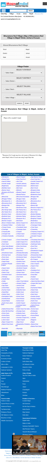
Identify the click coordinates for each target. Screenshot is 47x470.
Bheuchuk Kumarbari (23, 196)
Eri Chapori (34, 259)
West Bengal (5, 387)
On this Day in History (29, 406)
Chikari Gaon (20, 234)
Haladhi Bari (6, 279)
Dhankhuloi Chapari (37, 250)
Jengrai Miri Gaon (36, 283)
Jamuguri (5, 283)
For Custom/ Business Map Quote (11, 16)
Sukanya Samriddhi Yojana (31, 426)
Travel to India (5, 398)
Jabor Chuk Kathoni (22, 281)
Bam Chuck (34, 188)
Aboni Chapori (21, 177)
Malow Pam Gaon (36, 326)
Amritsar (25, 395)
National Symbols (6, 370)
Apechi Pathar (6, 181)
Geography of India (7, 353)
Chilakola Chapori (36, 234)
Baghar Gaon (35, 183)
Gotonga (4, 277)
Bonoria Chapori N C (37, 207)
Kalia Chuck (20, 294)
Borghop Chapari (36, 218)
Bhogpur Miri (35, 196)
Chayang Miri (6, 231)
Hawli (18, 279)
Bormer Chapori (7, 220)
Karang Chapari (36, 298)
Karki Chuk (34, 301)
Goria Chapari (35, 272)
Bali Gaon (20, 188)
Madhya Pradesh (6, 389)
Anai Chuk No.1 (21, 179)
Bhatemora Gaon (36, 194)
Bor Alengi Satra (7, 210)
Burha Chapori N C (22, 223)
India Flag (4, 350)
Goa (2, 381)
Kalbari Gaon (6, 294)
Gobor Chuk (5, 272)
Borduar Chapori (36, 216)
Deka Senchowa (21, 246)
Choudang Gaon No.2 (37, 239)
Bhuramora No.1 (36, 201)
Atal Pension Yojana (29, 429)
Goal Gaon (5, 270)
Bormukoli (20, 220)
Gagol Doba (5, 261)
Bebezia (19, 190)
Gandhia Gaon (21, 261)
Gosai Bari (34, 274)
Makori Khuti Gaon (7, 324)
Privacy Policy (8, 455)
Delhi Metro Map (27, 361)
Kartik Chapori (21, 303)
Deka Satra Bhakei (7, 246)
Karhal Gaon (20, 301)
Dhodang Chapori (22, 255)
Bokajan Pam (21, 205)
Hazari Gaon (35, 279)
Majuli (31, 14)
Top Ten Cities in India (29, 375)
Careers (34, 455)
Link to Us (8, 457)
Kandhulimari (6, 298)
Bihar (2, 395)
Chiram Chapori (7, 239)
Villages (12, 14)
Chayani (19, 231)
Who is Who (4, 364)
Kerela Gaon (35, 309)
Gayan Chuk (34, 266)
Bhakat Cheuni (35, 192)
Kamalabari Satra (7, 296)
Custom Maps (27, 401)
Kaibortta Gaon (21, 290)
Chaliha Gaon (21, 225)
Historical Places (6, 406)
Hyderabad (26, 381)
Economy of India (6, 358)
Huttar (4, 281)
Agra (24, 378)
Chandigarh (26, 389)
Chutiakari (5, 242)
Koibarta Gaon (21, 313)
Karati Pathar (6, 301)
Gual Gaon (20, 277)
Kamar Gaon (20, 296)
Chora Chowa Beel (22, 239)
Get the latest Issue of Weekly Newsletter (31, 457)
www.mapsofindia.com (35, 461)
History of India (5, 356)
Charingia (5, 229)
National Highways (28, 353)
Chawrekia (34, 229)
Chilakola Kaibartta (7, 236)
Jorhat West (5, 287)
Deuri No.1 (34, 248)
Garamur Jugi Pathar (37, 261)
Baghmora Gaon (21, 186)
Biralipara (34, 203)
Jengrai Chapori (21, 283)
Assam (18, 14)
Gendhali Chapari (22, 268)
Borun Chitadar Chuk (8, 223)
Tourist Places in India (7, 403)
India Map (4, 14)
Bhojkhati (34, 199)
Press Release (16, 457)
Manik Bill (5, 328)
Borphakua (34, 220)
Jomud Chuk (20, 285)
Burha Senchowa (36, 223)
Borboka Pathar (21, 216)
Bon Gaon (5, 207)
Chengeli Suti (6, 234)
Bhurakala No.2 (21, 201)
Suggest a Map (9, 453)
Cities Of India (27, 373)
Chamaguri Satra (36, 225)
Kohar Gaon (5, 313)
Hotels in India (5, 401)
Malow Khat (34, 324)
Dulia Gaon (5, 259)
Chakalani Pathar (7, 225)
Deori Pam (34, 246)
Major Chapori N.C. (8, 322)
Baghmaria (5, 186)
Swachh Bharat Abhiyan (30, 432)
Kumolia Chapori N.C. (23, 317)
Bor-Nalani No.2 (21, 212)
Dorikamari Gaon (22, 257)
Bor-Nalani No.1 (7, 212)
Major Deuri (20, 322)
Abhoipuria (5, 177)
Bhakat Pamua (21, 194)
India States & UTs (7, 373)
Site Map (39, 455)
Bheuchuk (5, 196)
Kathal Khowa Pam (7, 309)
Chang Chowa (6, 227)
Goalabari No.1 (21, 270)
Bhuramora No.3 (21, 203)
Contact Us (22, 455)
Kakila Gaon (20, 292)
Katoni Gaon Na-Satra (23, 309)
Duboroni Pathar (36, 257)
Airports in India (27, 367)
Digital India (26, 420)
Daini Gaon (5, 244)
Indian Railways (27, 356)
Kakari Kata (34, 290)
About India (4, 348)
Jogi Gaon (5, 285)
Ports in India (26, 370)
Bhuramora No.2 (7, 203)
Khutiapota (34, 311)
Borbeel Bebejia (36, 214)
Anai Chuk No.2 (35, 179)
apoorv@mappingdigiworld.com (10, 19)
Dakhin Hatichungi (22, 244)
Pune (24, 384)
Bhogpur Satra (21, 199)
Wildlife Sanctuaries (7, 420)
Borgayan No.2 (21, 218)
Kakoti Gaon (34, 292)
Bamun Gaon (6, 190)
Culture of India (5, 361)
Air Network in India (28, 364)
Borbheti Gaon (6, 216)
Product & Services (29, 398)
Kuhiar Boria (6, 315)
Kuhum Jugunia (21, 315)
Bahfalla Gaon (6, 188)
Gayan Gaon (6, 268)
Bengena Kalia (35, 190)
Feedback (28, 455)
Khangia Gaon (21, 311)
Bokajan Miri (6, 205)
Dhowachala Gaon (36, 255)
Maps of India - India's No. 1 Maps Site (3, 4)
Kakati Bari (5, 292)
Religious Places (6, 412)
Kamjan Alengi (35, 296)
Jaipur (24, 387)
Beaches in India (6, 418)
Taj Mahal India (5, 409)
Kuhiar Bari (34, 313)
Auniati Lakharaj (21, 183)
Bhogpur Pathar (6, 199)
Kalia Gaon (34, 294)
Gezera (33, 268)
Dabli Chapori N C (22, 242)
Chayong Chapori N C (37, 231)
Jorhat (25, 14)
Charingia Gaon (21, 229)
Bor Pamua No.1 (21, 210)
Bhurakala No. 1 (7, 201)
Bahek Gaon (34, 186)
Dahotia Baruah (35, 242)
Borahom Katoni (21, 214)
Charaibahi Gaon (22, 227)
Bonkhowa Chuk (21, 207)
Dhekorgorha (35, 253)
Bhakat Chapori (21, 192)
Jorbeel (33, 285)
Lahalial (33, 317)
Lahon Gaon (6, 320)
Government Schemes (30, 418)
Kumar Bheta (35, 315)
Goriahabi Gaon (7, 274)
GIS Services (26, 403)
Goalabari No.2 (35, 270)
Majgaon (33, 320)
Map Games (26, 412)
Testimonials (8, 451)
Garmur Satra (21, 263)
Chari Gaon (34, 227)
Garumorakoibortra (22, 266)
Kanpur (25, 392)
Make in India (26, 423)
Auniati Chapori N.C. (37, 181)
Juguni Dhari (20, 287)
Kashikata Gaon (36, 303)
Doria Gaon (5, 257)
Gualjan (33, 277)
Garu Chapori (35, 263)
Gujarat (3, 378)
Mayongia (20, 328)
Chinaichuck (20, 236)
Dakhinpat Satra (36, 244)
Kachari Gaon (6, 290)
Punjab (3, 384)
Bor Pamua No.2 (36, 210)
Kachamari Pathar (36, 287)
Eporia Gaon (20, 259)
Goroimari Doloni (22, 274)
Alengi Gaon (6, 179)
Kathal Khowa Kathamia (34, 305)
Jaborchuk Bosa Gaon (37, 281)
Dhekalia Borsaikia (22, 253)
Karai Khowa (20, 298)
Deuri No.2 (20, 250)
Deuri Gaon (20, 248)
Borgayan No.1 (6, 218)
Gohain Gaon (21, 272)
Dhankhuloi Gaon (7, 253)
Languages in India (7, 367)
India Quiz (26, 415)
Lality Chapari (21, 320)
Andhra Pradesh (6, 375)
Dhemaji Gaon (6, 255)
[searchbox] (18, 10)
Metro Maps (26, 358)
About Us (15, 455)
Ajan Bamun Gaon (36, 177)
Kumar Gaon (6, 317)
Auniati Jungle (6, 183)
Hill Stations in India (7, 415)
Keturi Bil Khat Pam (8, 311)
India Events (26, 409)
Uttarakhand (5, 392)
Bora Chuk (34, 212)
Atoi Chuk (19, 181)
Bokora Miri (34, 205)
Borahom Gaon (6, 214)
